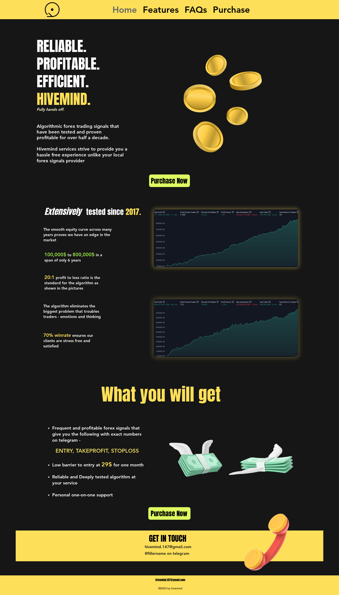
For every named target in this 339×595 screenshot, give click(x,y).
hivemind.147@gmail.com (168, 546)
